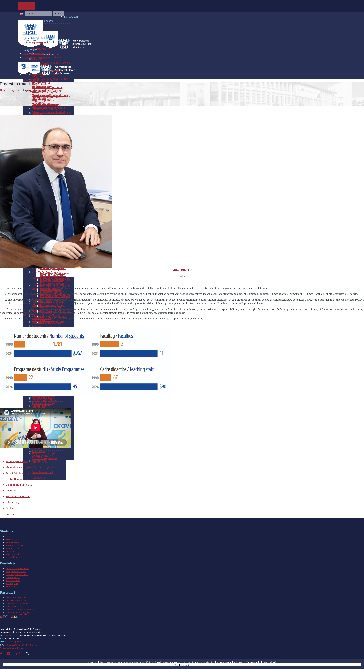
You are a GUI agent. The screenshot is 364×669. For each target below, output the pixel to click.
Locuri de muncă (14, 557)
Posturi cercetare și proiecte (20, 609)
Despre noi (15, 90)
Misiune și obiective (17, 461)
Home (3, 90)
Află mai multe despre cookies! (261, 662)
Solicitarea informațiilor (18, 603)
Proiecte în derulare (16, 600)
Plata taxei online (14, 545)
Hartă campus (13, 580)
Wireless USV (12, 548)
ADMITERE (26, 6)
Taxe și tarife (12, 542)
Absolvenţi (11, 551)
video (22, 614)
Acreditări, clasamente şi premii (23, 473)
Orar (8, 536)
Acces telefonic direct (11, 648)
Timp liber (11, 586)
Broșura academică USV (17, 597)
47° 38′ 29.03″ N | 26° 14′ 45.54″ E (21, 644)
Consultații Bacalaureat (17, 574)
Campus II (11, 514)
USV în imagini (14, 502)
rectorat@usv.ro (14, 641)
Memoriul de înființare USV (21, 467)
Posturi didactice (14, 606)
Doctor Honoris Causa (18, 479)
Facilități (10, 508)
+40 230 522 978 (12, 635)
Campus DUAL (13, 577)
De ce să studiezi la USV (19, 484)
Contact (5, 624)
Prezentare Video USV (18, 496)
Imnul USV (11, 490)
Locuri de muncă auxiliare (18, 612)
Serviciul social (13, 539)
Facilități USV (12, 583)
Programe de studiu (16, 571)
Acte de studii (12, 554)
